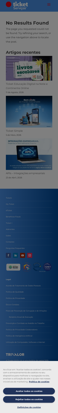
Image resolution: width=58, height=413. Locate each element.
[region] (29, 387)
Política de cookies (39, 381)
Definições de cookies (29, 407)
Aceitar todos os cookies (29, 391)
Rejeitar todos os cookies (29, 399)
